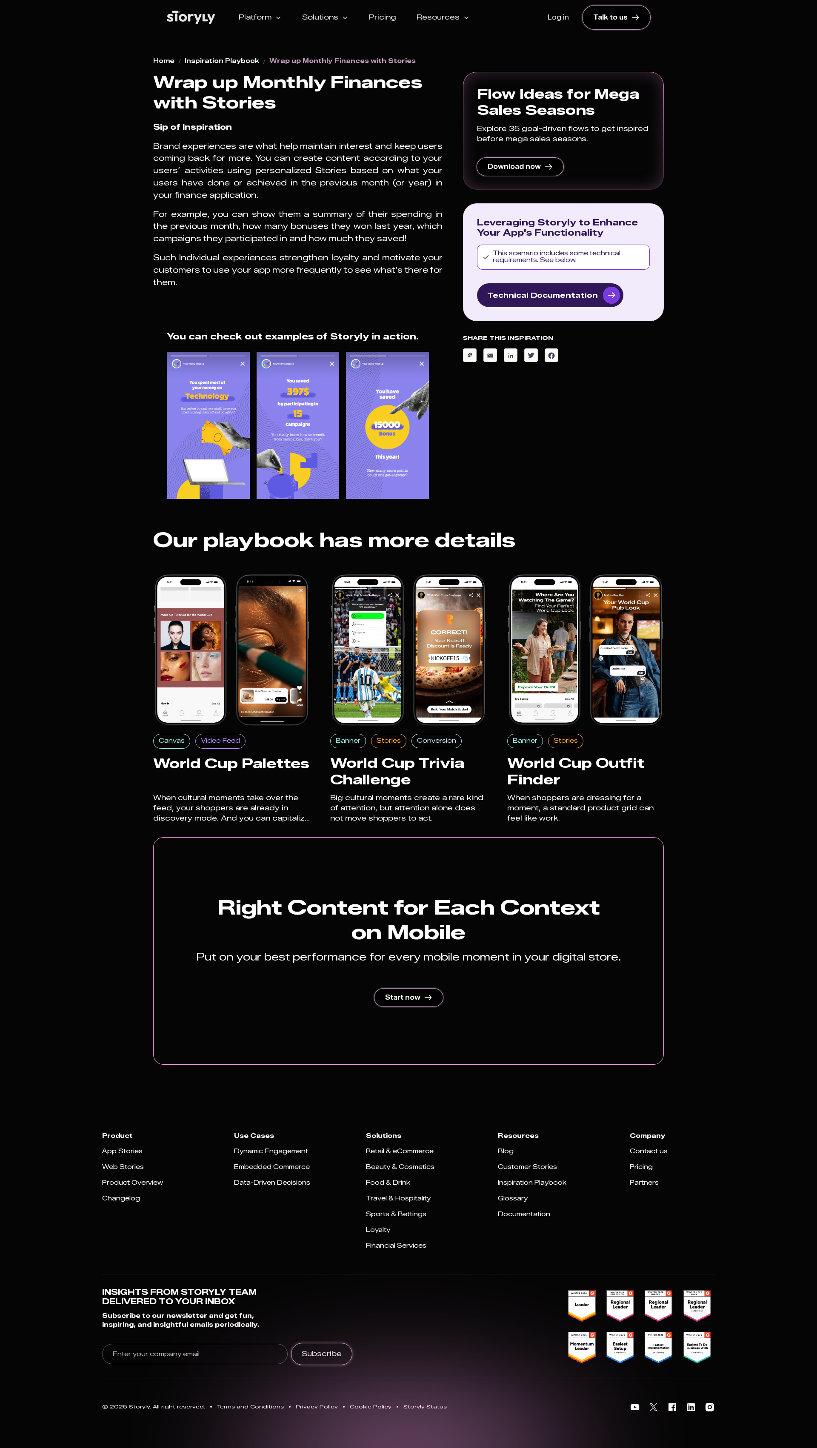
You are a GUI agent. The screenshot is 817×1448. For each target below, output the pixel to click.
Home (163, 61)
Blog (506, 1151)
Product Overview (132, 1182)
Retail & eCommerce (400, 1151)
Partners (644, 1182)
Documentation (524, 1214)
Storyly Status (425, 1406)
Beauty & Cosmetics (400, 1167)
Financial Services (396, 1245)
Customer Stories (527, 1167)
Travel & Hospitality (398, 1198)
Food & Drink (388, 1182)
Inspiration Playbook (222, 61)
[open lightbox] (208, 425)
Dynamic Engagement (271, 1151)
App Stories (122, 1151)
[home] (191, 17)
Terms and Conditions (250, 1406)
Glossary (513, 1198)
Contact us (649, 1151)
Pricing (382, 17)
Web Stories (123, 1167)
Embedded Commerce (272, 1167)
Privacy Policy (317, 1406)
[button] (260, 17)
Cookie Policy (370, 1406)
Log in (558, 17)
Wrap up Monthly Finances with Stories (342, 61)
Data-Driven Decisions (272, 1182)
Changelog (121, 1198)
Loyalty (378, 1230)
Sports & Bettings (396, 1214)
